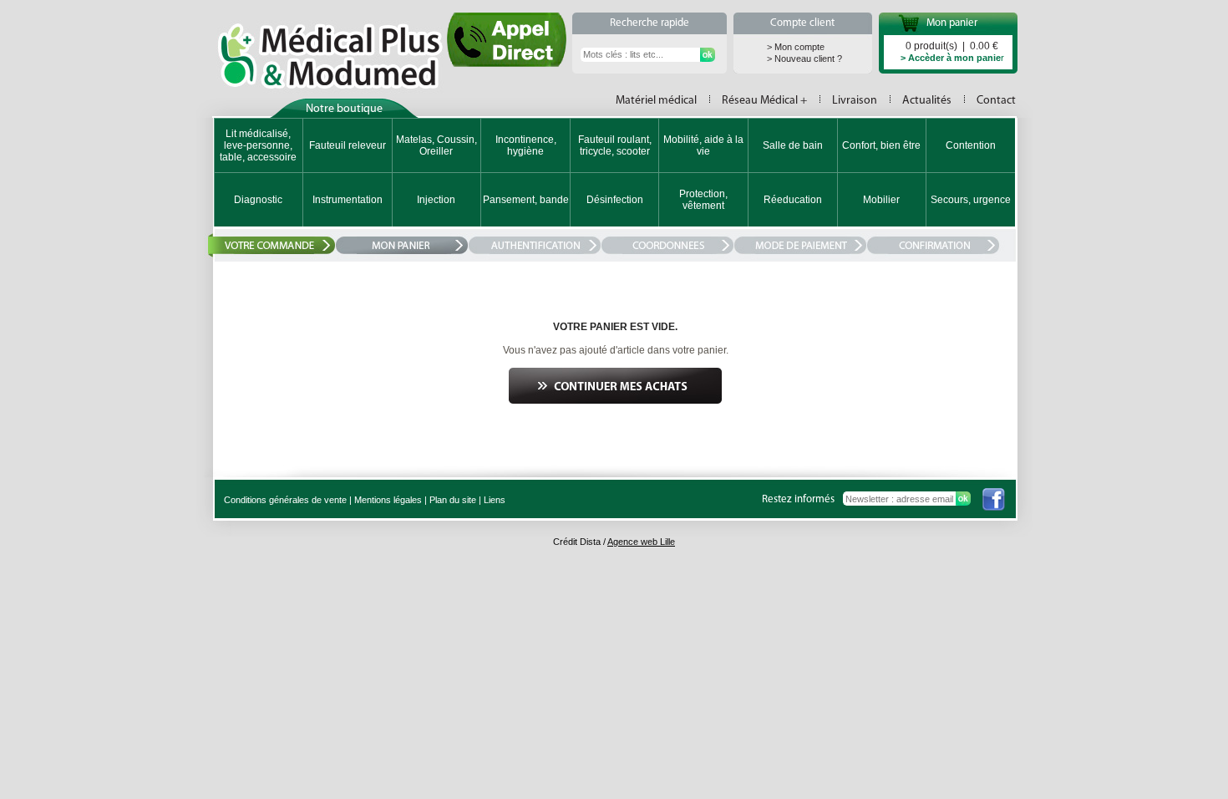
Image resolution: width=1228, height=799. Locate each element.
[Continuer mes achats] (615, 400)
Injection (436, 200)
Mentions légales (388, 500)
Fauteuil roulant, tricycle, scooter (615, 145)
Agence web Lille (641, 542)
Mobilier (881, 200)
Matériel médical (656, 100)
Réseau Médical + (764, 100)
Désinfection (614, 200)
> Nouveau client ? (804, 58)
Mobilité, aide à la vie (703, 145)
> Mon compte (796, 47)
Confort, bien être (881, 145)
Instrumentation (347, 200)
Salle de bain (793, 145)
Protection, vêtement (703, 199)
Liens (494, 500)
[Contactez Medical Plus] (506, 62)
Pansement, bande (526, 200)
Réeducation (793, 200)
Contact (996, 100)
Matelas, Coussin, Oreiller (436, 145)
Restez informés (798, 499)
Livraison (854, 100)
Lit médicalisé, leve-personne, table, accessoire (258, 145)
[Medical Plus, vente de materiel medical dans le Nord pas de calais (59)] (330, 56)
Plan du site (452, 500)
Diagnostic (258, 200)
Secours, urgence (971, 200)
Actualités (926, 100)
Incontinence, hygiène (525, 145)
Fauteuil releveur (347, 145)
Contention (971, 145)
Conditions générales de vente (285, 500)
